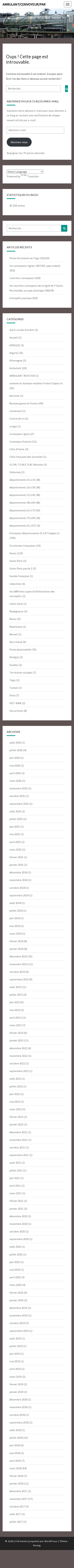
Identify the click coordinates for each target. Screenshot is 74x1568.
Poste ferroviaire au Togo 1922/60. (29, 258)
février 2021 (16, 1201)
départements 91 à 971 (22, 525)
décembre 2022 (18, 1048)
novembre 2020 (18, 1224)
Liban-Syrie (16, 603)
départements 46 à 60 (22, 502)
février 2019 (16, 1384)
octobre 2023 (17, 971)
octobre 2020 (17, 1231)
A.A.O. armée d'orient (21, 330)
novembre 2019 (18, 1315)
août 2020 (15, 1246)
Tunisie (13, 687)
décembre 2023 (18, 956)
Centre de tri (16, 418)
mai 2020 (14, 1269)
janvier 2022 (16, 1124)
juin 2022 (14, 1094)
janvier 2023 (16, 1040)
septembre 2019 (19, 1331)
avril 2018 (15, 1460)
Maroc (13, 619)
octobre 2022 (17, 1063)
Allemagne (15, 360)
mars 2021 (15, 1193)
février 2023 (16, 1032)
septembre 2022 (19, 1071)
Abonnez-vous (19, 142)
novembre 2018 (18, 1407)
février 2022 (16, 1117)
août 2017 (15, 1514)
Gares (12, 553)
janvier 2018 (16, 1483)
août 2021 (15, 1162)
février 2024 (16, 941)
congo (13, 426)
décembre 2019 (18, 1308)
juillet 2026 (16, 750)
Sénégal (14, 657)
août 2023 (15, 987)
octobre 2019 (17, 1323)
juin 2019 (14, 1353)
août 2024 (15, 903)
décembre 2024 (18, 872)
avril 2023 (15, 1017)
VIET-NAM (15, 703)
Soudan (13, 665)
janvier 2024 (16, 948)
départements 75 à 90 (22, 518)
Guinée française (19, 576)
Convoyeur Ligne (19, 434)
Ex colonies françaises (22, 545)
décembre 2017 (18, 1491)
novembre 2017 (18, 1499)
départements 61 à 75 (22, 510)
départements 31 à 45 (22, 495)
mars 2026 (15, 780)
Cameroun (15, 411)
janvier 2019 (16, 1392)
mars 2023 (15, 1025)
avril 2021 (15, 1185)
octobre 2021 (17, 1147)
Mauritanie (15, 626)
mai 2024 (14, 926)
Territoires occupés (20, 672)
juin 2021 (14, 1178)
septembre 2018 (19, 1422)
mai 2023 (14, 1010)
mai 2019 (14, 1361)
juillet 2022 (16, 1086)
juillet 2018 (16, 1437)
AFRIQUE (14, 345)
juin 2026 (14, 757)
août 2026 (15, 742)
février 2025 (16, 857)
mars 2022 (15, 1109)
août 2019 (15, 1338)
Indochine (15, 584)
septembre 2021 (19, 1155)
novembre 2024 (18, 880)
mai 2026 (14, 765)
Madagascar (16, 611)
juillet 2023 (16, 994)
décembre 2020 (18, 1216)
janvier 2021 (16, 1208)
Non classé (15, 642)
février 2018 (16, 1476)
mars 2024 (15, 933)
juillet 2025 (16, 819)
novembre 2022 (18, 1055)
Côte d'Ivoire (16, 449)
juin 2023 (14, 1002)
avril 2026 (15, 773)
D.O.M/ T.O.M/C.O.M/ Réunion (26, 464)
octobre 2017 (17, 1506)
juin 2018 (14, 1445)
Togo (12, 680)
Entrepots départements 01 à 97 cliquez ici (34, 533)
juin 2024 (14, 918)
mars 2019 (15, 1376)
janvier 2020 (16, 1300)
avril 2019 (15, 1369)
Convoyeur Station (20, 441)
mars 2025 (15, 849)
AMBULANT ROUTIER (22, 375)
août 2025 (15, 811)
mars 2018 (15, 1468)
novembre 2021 (18, 1140)
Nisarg (37, 1545)
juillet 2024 (16, 910)
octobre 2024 (17, 887)
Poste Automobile (20, 649)
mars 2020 (15, 1285)
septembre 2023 (19, 979)
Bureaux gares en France (23, 403)
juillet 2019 (16, 1346)
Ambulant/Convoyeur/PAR (24, 4)
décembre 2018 (18, 1399)
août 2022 (15, 1078)
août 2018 (15, 1430)
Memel (13, 634)
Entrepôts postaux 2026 (23, 298)
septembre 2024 (19, 895)
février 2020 (16, 1292)
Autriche (14, 395)
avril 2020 (15, 1277)
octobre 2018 (17, 1415)
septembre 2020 (19, 1239)
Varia (12, 695)
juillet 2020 (16, 1254)
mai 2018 (14, 1453)
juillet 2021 (16, 1170)
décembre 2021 (18, 1132)
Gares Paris (16, 561)
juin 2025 (14, 826)
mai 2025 (14, 834)
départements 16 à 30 (22, 487)
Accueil (13, 337)
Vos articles (16, 710)
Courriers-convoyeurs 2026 (25, 278)
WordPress (50, 1541)
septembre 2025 (19, 803)
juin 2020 (14, 1262)
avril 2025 (15, 842)
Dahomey (15, 472)
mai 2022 (14, 1101)
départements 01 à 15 (22, 479)
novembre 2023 (18, 964)
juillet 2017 (16, 1521)
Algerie (13, 353)
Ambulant (15, 368)
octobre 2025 (17, 796)
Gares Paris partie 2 (20, 568)
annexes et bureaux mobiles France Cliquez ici (36, 383)
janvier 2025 (16, 864)
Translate (33, 176)
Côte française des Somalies (26, 456)
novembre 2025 (18, 788)
